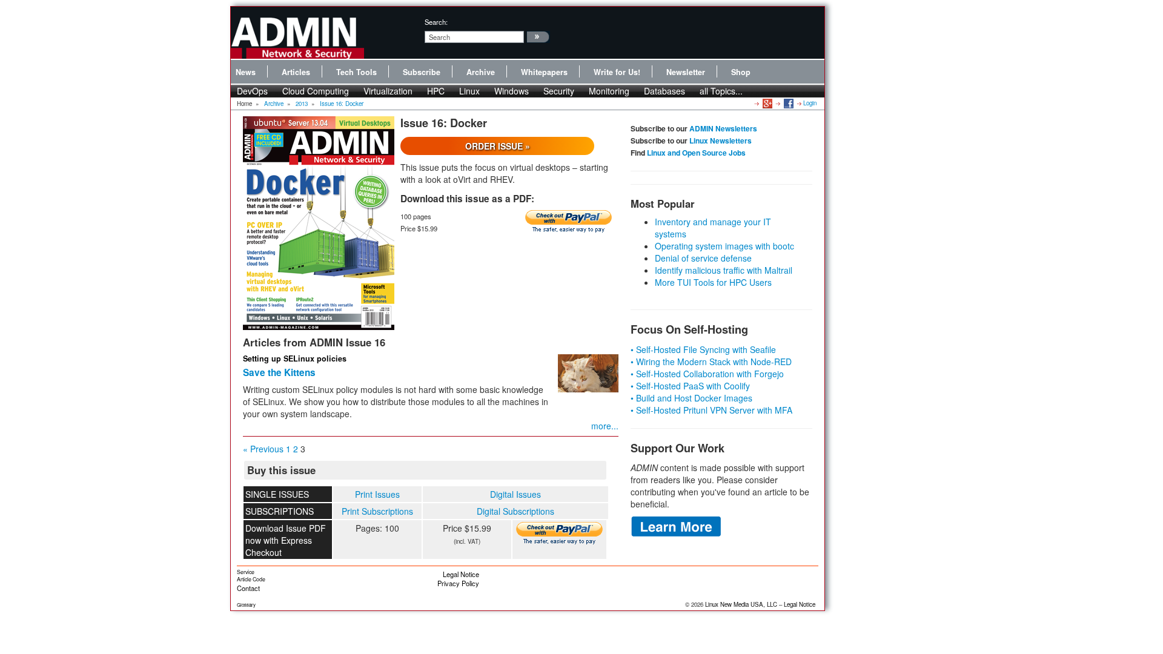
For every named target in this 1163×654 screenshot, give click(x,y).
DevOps (252, 91)
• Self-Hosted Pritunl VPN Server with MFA (711, 410)
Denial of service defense (703, 258)
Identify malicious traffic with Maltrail (723, 270)
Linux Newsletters (720, 140)
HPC (436, 91)
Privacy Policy (458, 583)
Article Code (251, 579)
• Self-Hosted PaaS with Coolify (690, 386)
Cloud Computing (315, 91)
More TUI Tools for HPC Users (713, 282)
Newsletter (685, 72)
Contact (248, 588)
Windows (511, 91)
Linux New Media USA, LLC (741, 604)
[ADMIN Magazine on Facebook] (788, 103)
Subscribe (421, 72)
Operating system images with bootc (724, 246)
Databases (664, 91)
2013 (302, 103)
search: (436, 22)
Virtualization (388, 91)
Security (558, 91)
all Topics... (721, 91)
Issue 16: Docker (341, 103)
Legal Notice (461, 574)
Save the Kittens (279, 372)
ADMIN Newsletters (723, 128)
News (246, 72)
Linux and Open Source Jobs (696, 152)
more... (604, 426)
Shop (740, 72)
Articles (296, 72)
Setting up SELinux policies (294, 358)
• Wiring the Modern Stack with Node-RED (711, 361)
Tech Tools (356, 72)
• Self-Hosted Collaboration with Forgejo (707, 374)
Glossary (246, 604)
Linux (469, 91)
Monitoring (609, 91)
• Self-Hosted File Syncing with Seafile (703, 349)
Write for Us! (617, 72)
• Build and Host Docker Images (691, 398)
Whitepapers (544, 72)
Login (810, 103)
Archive (480, 72)
